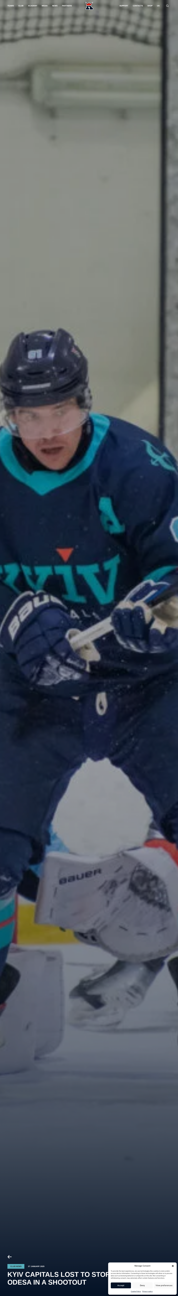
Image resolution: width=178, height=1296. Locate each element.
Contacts (138, 6)
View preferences (164, 1285)
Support (123, 6)
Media (45, 6)
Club (20, 6)
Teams (10, 6)
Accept (120, 1285)
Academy (32, 6)
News (54, 6)
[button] (172, 1266)
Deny (142, 1285)
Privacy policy (147, 1291)
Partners (67, 6)
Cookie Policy (136, 1291)
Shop (149, 6)
